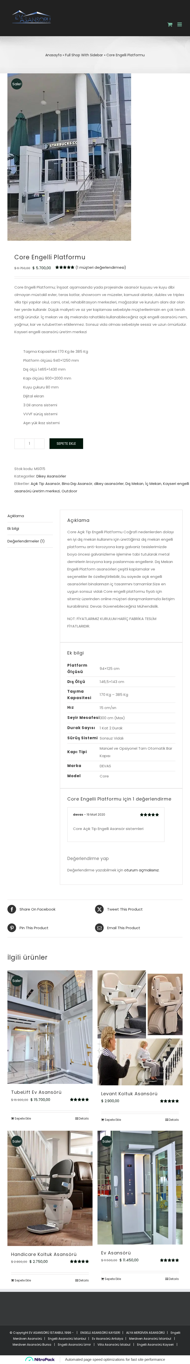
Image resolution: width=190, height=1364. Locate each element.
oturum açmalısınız (141, 870)
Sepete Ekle (66, 443)
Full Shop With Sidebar (84, 55)
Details (84, 1118)
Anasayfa (53, 55)
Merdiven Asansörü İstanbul (150, 1338)
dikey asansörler (109, 483)
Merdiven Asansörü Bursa (32, 1344)
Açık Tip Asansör (45, 483)
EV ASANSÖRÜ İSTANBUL (46, 1333)
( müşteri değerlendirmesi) (100, 267)
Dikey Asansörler (51, 476)
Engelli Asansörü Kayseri (155, 1344)
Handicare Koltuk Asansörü (44, 1254)
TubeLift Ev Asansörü (36, 1092)
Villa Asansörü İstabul (113, 1344)
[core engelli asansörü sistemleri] (95, 157)
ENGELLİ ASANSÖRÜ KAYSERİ (100, 1333)
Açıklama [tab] (15, 515)
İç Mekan (153, 483)
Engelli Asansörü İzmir (74, 1344)
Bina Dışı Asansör (77, 483)
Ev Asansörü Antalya (107, 1338)
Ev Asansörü (116, 1253)
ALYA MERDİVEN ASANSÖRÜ (145, 1333)
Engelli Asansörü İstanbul (67, 1338)
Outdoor (69, 491)
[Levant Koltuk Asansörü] (140, 1027)
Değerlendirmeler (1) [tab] (26, 541)
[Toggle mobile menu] (180, 24)
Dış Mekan (134, 483)
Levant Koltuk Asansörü (129, 1094)
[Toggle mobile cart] (169, 24)
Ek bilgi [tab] (13, 528)
